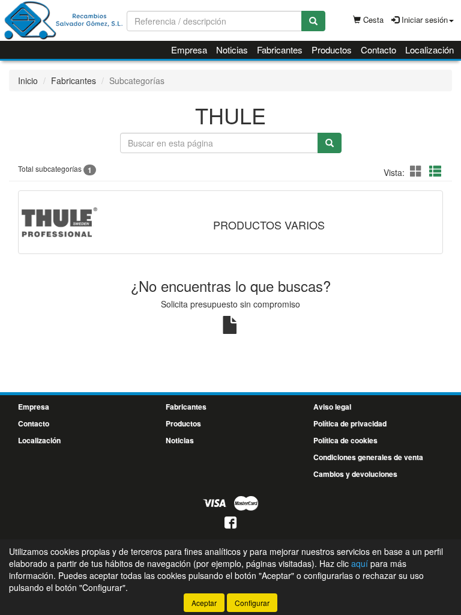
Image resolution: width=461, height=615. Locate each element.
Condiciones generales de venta (368, 457)
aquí (359, 563)
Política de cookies (345, 440)
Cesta (372, 19)
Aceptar (204, 603)
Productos (332, 49)
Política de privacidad (350, 423)
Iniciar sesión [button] (423, 19)
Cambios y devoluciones (355, 473)
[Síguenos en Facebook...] (230, 523)
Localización (429, 49)
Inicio (28, 80)
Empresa (189, 49)
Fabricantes (280, 49)
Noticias (232, 49)
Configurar (252, 603)
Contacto (378, 49)
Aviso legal (332, 406)
